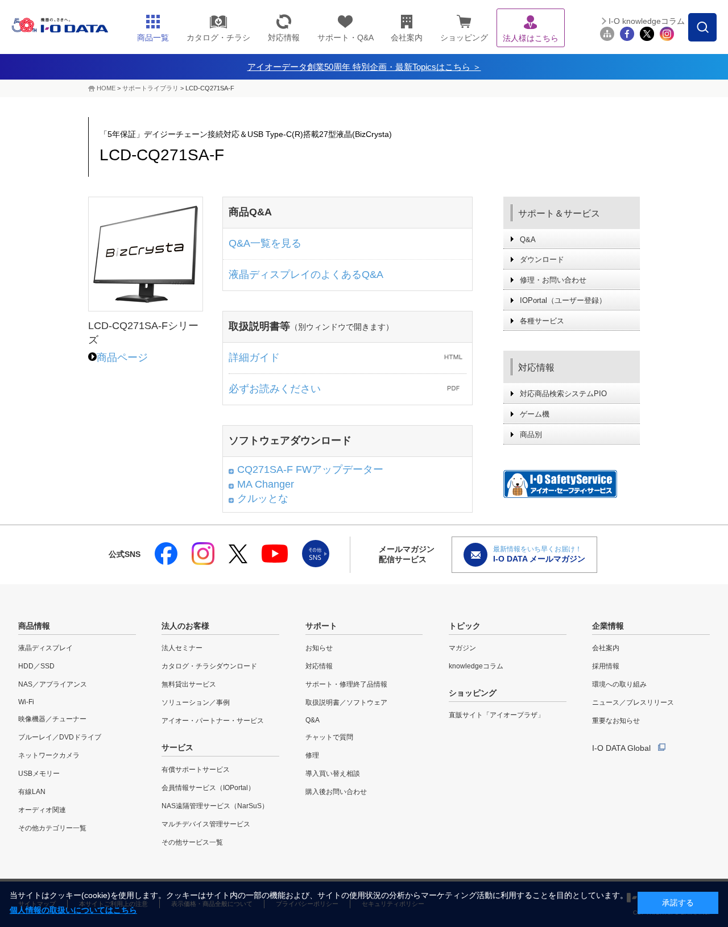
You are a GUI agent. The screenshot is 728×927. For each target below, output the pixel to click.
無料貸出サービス (189, 684)
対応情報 (536, 367)
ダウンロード (542, 259)
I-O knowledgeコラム (647, 21)
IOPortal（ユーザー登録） (563, 300)
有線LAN (32, 792)
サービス (177, 747)
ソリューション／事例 (196, 702)
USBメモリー (39, 774)
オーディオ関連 (42, 810)
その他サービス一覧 (192, 842)
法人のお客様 (185, 625)
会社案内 (605, 648)
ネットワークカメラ (49, 755)
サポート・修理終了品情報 (346, 684)
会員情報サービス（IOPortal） (208, 788)
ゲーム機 (534, 414)
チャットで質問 (329, 737)
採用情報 (605, 666)
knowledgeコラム (476, 666)
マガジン (462, 648)
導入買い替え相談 (332, 774)
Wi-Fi (26, 702)
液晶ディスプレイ (45, 648)
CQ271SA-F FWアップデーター (310, 469)
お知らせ (319, 648)
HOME (106, 88)
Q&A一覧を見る (265, 243)
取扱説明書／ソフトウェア (346, 702)
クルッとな (262, 498)
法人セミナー (182, 648)
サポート (321, 625)
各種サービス (542, 321)
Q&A (528, 239)
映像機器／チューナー (52, 719)
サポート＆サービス (559, 213)
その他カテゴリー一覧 (52, 828)
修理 (312, 755)
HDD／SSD (36, 666)
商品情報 (34, 625)
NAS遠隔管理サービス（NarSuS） (215, 806)
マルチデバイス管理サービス (206, 824)
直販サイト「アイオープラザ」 (496, 715)
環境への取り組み (619, 684)
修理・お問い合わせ (553, 280)
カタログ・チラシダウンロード (209, 666)
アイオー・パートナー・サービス (213, 721)
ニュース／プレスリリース (633, 702)
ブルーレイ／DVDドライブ (59, 737)
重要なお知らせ (616, 721)
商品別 (531, 434)
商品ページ (122, 357)
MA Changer (265, 484)
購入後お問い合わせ (336, 792)
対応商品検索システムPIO (563, 393)
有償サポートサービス (196, 770)
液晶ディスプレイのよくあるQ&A (306, 274)
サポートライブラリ (150, 88)
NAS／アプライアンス (52, 684)
